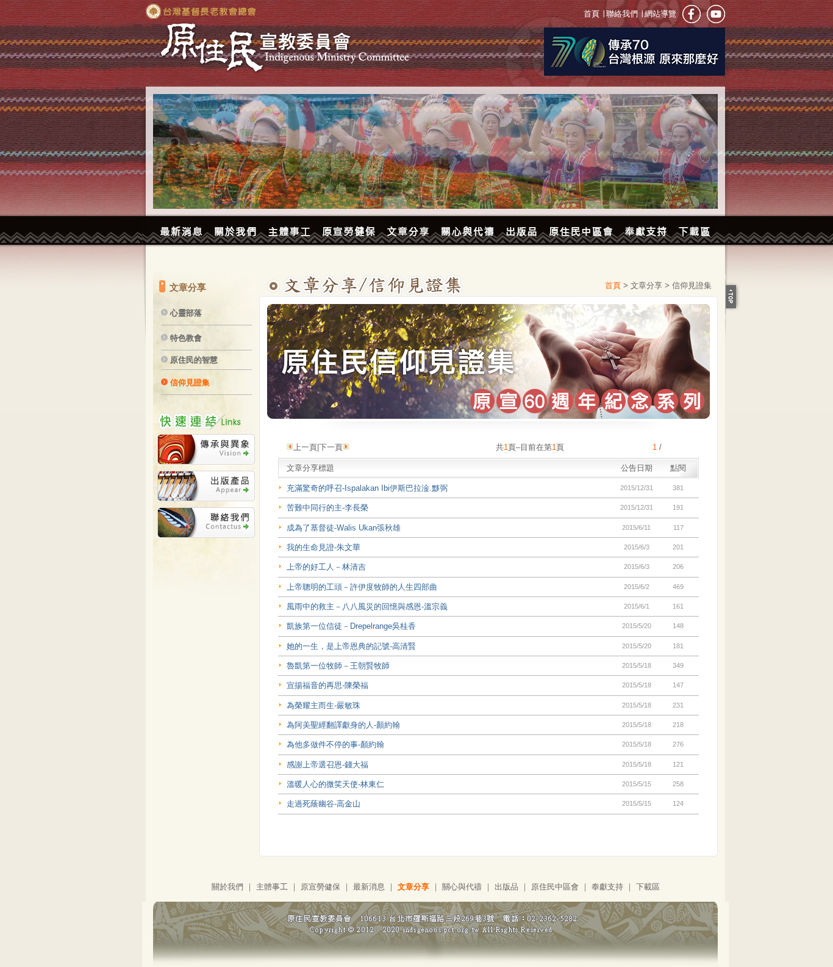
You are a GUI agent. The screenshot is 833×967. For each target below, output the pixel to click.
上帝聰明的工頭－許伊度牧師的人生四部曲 (362, 587)
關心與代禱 (462, 886)
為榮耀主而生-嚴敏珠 (323, 705)
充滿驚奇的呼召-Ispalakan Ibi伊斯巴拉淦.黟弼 (367, 488)
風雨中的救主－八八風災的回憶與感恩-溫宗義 (367, 606)
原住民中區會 (555, 886)
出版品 (506, 886)
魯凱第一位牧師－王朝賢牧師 (338, 665)
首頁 (593, 13)
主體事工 (272, 886)
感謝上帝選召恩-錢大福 (327, 764)
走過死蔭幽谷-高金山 (323, 803)
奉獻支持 (607, 886)
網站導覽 (659, 13)
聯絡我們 (622, 13)
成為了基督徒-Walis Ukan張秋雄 (344, 527)
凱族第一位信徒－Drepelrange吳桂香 (351, 626)
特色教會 (186, 337)
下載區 (648, 886)
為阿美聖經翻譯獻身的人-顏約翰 (343, 725)
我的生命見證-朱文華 (323, 547)
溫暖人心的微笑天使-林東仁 (335, 784)
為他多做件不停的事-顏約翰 (335, 744)
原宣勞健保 (320, 886)
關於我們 (227, 886)
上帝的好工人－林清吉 (326, 566)
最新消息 (369, 886)
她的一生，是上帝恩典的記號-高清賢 (351, 646)
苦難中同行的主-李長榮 (327, 507)
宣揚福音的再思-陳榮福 (327, 685)
